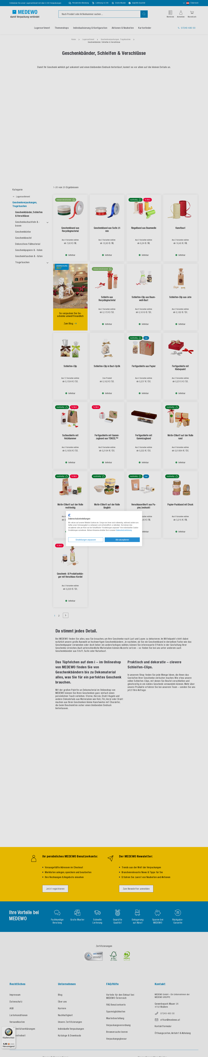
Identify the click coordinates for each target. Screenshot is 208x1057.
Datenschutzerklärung (124, 530)
